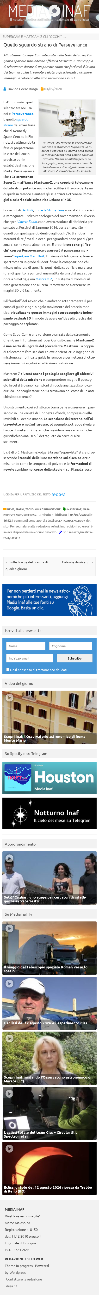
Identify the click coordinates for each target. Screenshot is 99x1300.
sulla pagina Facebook (70, 520)
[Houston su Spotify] (49, 795)
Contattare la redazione (24, 1279)
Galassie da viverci (77, 562)
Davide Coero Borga (23, 89)
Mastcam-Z (74, 509)
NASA (86, 509)
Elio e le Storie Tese (49, 210)
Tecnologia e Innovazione (43, 509)
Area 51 (12, 1286)
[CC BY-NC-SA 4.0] (58, 494)
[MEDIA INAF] (49, 16)
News (10, 509)
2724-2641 (21, 1249)
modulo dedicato (44, 532)
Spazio (20, 509)
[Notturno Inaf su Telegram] (49, 830)
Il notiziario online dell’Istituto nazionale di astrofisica (49, 19)
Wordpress (18, 1272)
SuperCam (30, 515)
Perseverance (12, 515)
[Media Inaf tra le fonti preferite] (49, 617)
